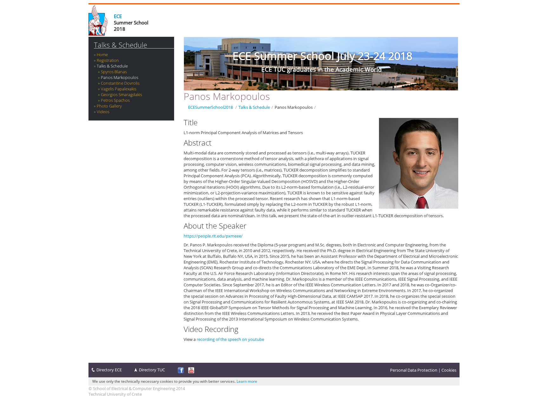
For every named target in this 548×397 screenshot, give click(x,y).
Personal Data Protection (413, 370)
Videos (103, 111)
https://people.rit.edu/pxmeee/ (213, 236)
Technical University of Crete (115, 394)
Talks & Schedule (120, 44)
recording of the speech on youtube (230, 339)
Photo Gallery (109, 106)
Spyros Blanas (114, 72)
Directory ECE (109, 370)
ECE (118, 16)
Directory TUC (152, 370)
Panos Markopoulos (119, 77)
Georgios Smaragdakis (121, 94)
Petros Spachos (115, 100)
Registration (108, 60)
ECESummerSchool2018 (210, 107)
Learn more (247, 381)
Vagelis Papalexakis (118, 89)
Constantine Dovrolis (120, 83)
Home (102, 54)
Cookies (448, 370)
